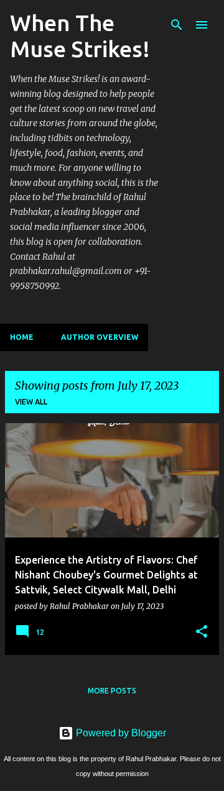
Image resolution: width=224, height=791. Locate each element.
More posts (112, 691)
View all (31, 402)
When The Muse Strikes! (80, 36)
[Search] (176, 25)
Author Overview (99, 337)
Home (22, 337)
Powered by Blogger (119, 733)
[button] (201, 632)
